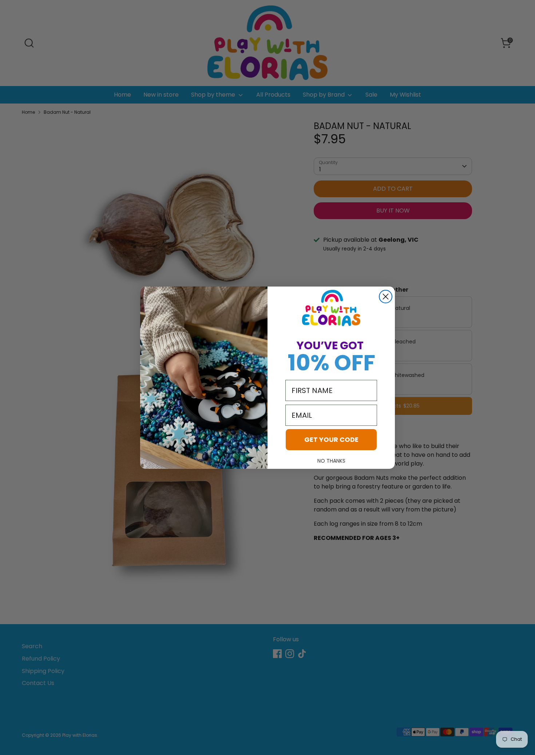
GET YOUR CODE (331, 439)
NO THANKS (331, 460)
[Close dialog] (385, 296)
